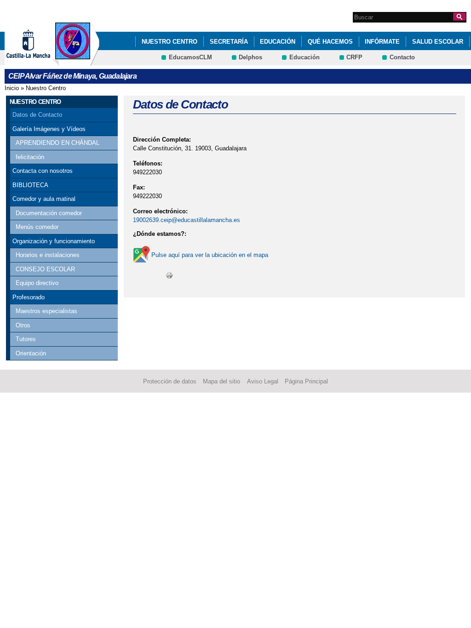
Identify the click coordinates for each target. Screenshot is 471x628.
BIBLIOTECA (30, 185)
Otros (23, 325)
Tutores (26, 339)
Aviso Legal (262, 381)
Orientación (31, 353)
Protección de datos (169, 381)
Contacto (402, 57)
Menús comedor (37, 226)
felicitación (30, 157)
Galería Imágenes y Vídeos (49, 129)
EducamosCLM (190, 57)
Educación (277, 41)
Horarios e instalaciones (48, 254)
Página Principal (306, 381)
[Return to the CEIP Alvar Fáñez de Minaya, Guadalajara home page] (75, 61)
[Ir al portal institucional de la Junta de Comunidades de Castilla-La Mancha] (40, 61)
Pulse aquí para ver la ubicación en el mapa (209, 254)
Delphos (250, 57)
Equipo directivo (37, 283)
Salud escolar (437, 41)
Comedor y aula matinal (43, 198)
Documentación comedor (49, 213)
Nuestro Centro (169, 41)
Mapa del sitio (221, 381)
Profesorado (28, 297)
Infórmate (382, 41)
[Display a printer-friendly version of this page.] (169, 274)
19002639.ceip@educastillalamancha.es (186, 220)
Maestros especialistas (46, 311)
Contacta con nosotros (42, 170)
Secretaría (229, 41)
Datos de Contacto (37, 114)
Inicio (12, 88)
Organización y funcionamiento (53, 241)
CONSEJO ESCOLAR (45, 269)
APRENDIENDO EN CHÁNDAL (57, 142)
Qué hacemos (330, 41)
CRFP (354, 57)
